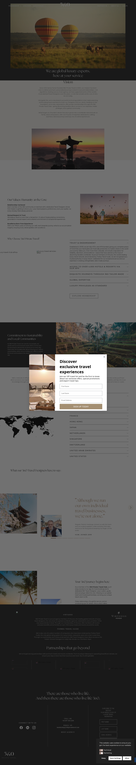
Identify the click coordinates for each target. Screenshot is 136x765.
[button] (101, 750)
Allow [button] (127, 758)
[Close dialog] (104, 357)
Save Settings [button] (115, 758)
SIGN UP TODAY (81, 406)
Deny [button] (104, 758)
